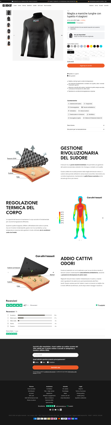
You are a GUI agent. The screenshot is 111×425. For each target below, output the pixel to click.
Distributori (31, 391)
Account (31, 393)
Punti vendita (31, 389)
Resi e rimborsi (49, 398)
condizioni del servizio (49, 371)
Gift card (31, 395)
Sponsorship (49, 402)
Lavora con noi (65, 395)
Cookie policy (80, 395)
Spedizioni (49, 393)
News (65, 393)
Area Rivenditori (65, 398)
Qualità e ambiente (80, 398)
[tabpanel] (80, 218)
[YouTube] (55, 410)
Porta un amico (31, 400)
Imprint (80, 389)
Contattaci (49, 389)
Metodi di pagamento (49, 395)
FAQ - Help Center (49, 391)
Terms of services (81, 391)
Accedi (101, 5)
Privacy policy (81, 393)
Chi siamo (65, 389)
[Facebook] (50, 410)
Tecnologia (65, 391)
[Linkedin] (61, 410)
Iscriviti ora (55, 367)
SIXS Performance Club (31, 398)
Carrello (106, 5)
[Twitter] (58, 410)
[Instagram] (53, 410)
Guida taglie (70, 61)
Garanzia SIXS (49, 400)
